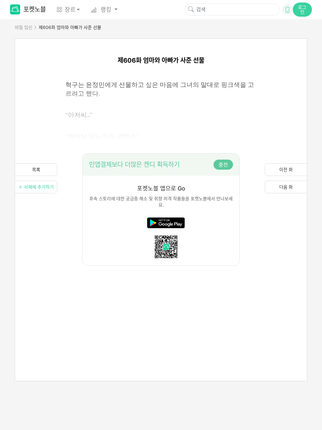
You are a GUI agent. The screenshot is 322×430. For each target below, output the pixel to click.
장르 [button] (70, 9)
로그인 (302, 9)
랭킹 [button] (106, 9)
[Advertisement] (161, 310)
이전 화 (286, 169)
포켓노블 (34, 9)
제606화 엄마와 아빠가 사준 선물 (70, 27)
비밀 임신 (23, 27)
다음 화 (286, 187)
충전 (223, 164)
